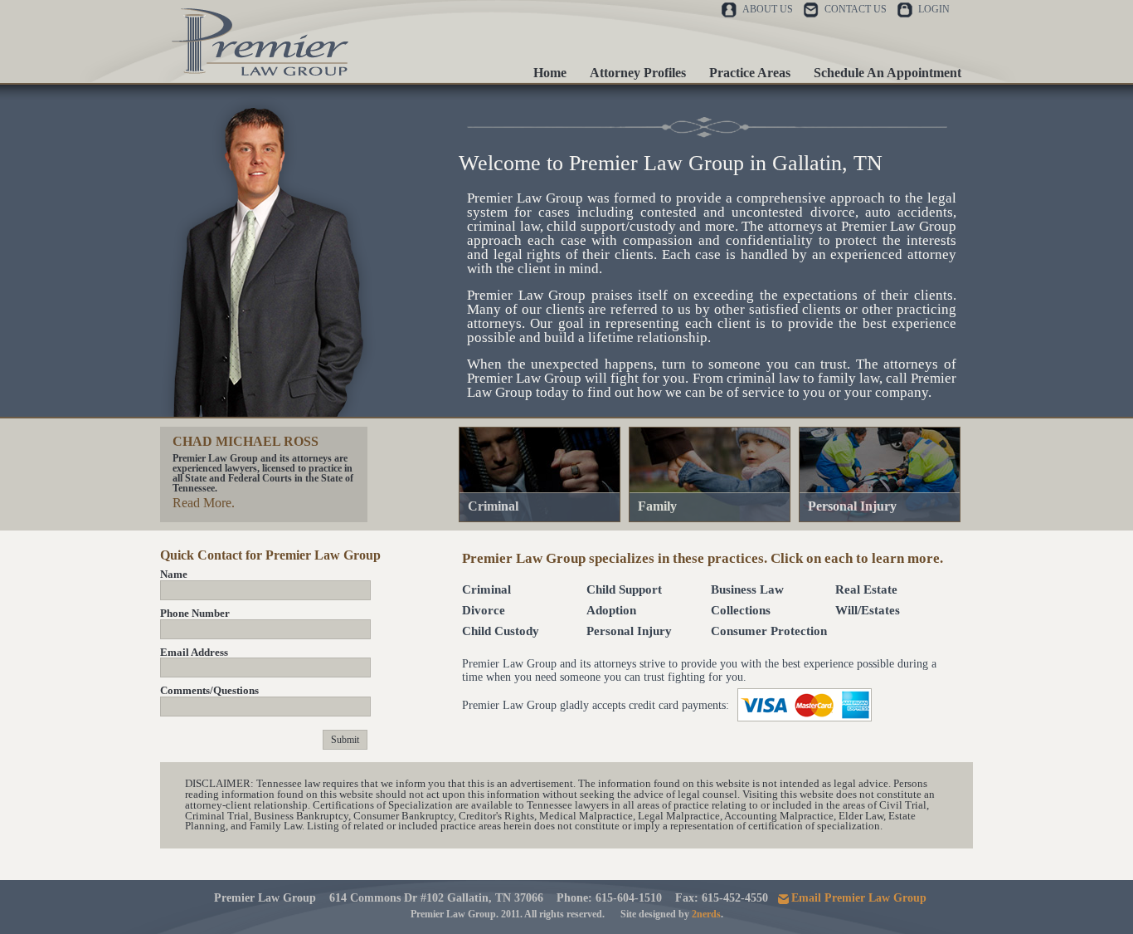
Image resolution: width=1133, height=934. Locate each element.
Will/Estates (867, 610)
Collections (741, 610)
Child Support (624, 589)
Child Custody (500, 631)
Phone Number (195, 613)
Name (173, 574)
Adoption (611, 610)
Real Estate (866, 589)
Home (549, 73)
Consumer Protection (769, 631)
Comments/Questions (209, 691)
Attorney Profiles (638, 73)
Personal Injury (852, 506)
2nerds (706, 914)
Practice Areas (749, 73)
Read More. (204, 503)
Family (657, 506)
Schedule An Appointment (887, 73)
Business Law (747, 589)
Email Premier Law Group (858, 898)
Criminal (493, 506)
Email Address (194, 652)
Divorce (483, 610)
